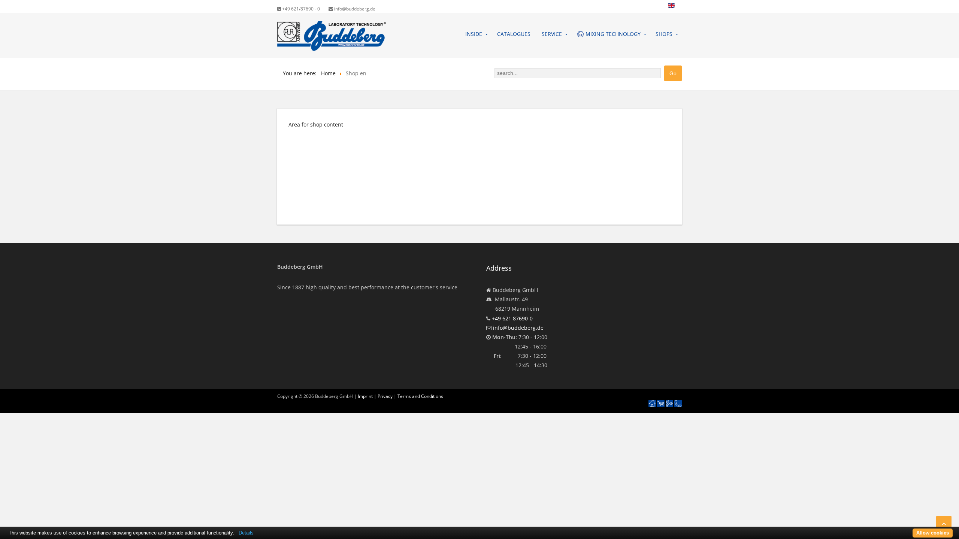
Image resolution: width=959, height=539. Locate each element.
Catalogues (513, 33)
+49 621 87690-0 (512, 318)
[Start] (652, 404)
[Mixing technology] (669, 404)
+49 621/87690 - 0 (300, 9)
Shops (664, 33)
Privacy (385, 396)
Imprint (365, 396)
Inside (473, 33)
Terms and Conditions (420, 396)
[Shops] (661, 404)
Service (552, 33)
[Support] (678, 400)
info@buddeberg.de (354, 9)
